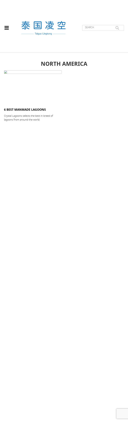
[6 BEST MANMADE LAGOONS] (33, 87)
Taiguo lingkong (43, 28)
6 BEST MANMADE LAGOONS (25, 110)
